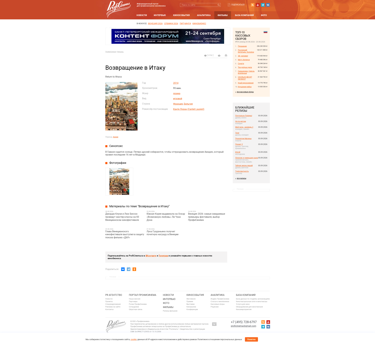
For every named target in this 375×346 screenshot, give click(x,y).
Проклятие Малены (243, 139)
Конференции (192, 309)
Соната (241, 64)
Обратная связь (135, 309)
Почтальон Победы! (243, 116)
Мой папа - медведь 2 (244, 127)
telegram (262, 4)
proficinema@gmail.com (243, 326)
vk (268, 4)
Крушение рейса (245, 87)
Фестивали (191, 299)
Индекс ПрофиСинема (220, 299)
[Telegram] (128, 269)
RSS (252, 4)
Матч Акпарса (244, 60)
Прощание (242, 46)
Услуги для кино (243, 304)
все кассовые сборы (245, 92)
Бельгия (188, 103)
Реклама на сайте (112, 307)
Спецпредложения (113, 304)
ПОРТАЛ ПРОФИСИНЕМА (142, 295)
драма (176, 93)
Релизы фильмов (170, 311)
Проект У (239, 144)
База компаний (244, 15)
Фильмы (223, 15)
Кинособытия (181, 15)
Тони (237, 133)
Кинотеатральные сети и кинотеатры (251, 301)
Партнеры (133, 301)
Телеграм (163, 255)
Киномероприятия (244, 309)
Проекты (109, 301)
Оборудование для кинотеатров (249, 307)
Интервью (160, 15)
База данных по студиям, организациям (253, 299)
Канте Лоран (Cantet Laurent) (188, 109)
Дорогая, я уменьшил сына (246, 158)
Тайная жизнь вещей (244, 166)
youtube (257, 4)
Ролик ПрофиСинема (138, 304)
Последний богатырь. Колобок (246, 51)
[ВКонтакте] (123, 269)
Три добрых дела (245, 67)
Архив (115, 137)
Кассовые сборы (218, 304)
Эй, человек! (243, 56)
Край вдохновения (246, 83)
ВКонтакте (151, 255)
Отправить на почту (226, 55)
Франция (178, 103)
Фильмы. (120, 52)
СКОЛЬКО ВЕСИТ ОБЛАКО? (245, 78)
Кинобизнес (199, 23)
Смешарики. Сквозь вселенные (246, 72)
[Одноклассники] (134, 269)
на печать (219, 55)
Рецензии (215, 307)
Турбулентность (242, 171)
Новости (142, 15)
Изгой (237, 152)
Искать (219, 5)
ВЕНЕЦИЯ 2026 (155, 23)
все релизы (241, 178)
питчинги (185, 23)
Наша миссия (134, 299)
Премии (189, 301)
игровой (177, 98)
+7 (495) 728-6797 (244, 322)
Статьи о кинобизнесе (220, 301)
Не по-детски (240, 121)
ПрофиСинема (110, 52)
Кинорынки (191, 307)
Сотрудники (134, 307)
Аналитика (204, 15)
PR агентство (113, 295)
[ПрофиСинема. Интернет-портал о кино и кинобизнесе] (118, 6)
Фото (264, 15)
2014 (175, 83)
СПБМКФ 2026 (171, 23)
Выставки (190, 304)
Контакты (109, 309)
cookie (134, 339)
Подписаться (237, 5)
